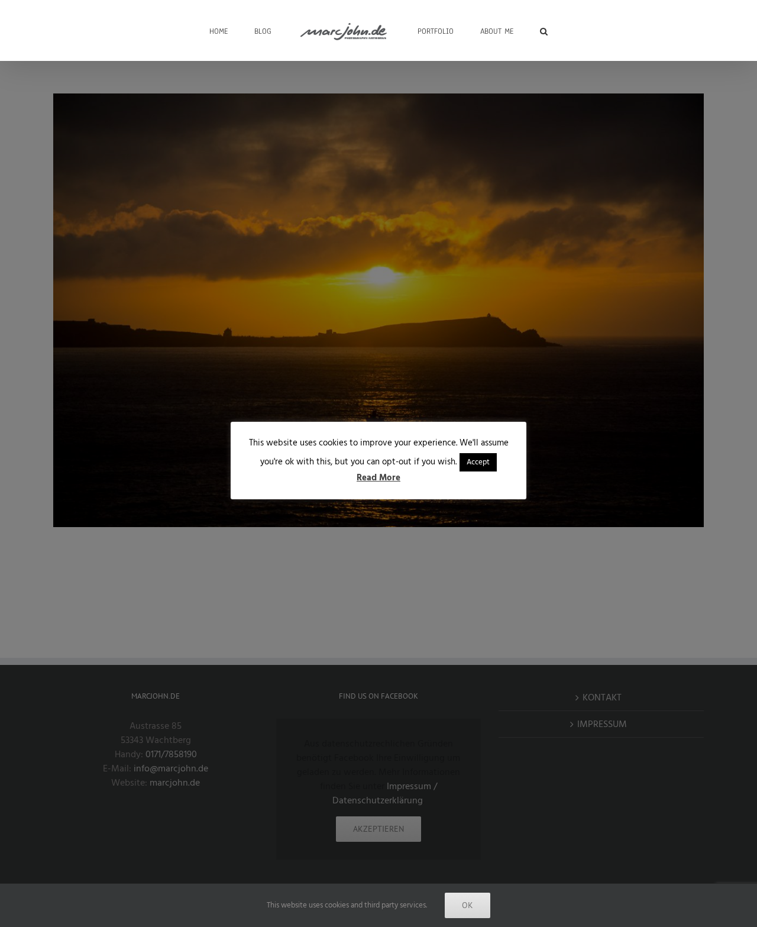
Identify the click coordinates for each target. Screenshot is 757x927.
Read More (378, 477)
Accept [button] (478, 462)
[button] (507, 31)
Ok (467, 905)
